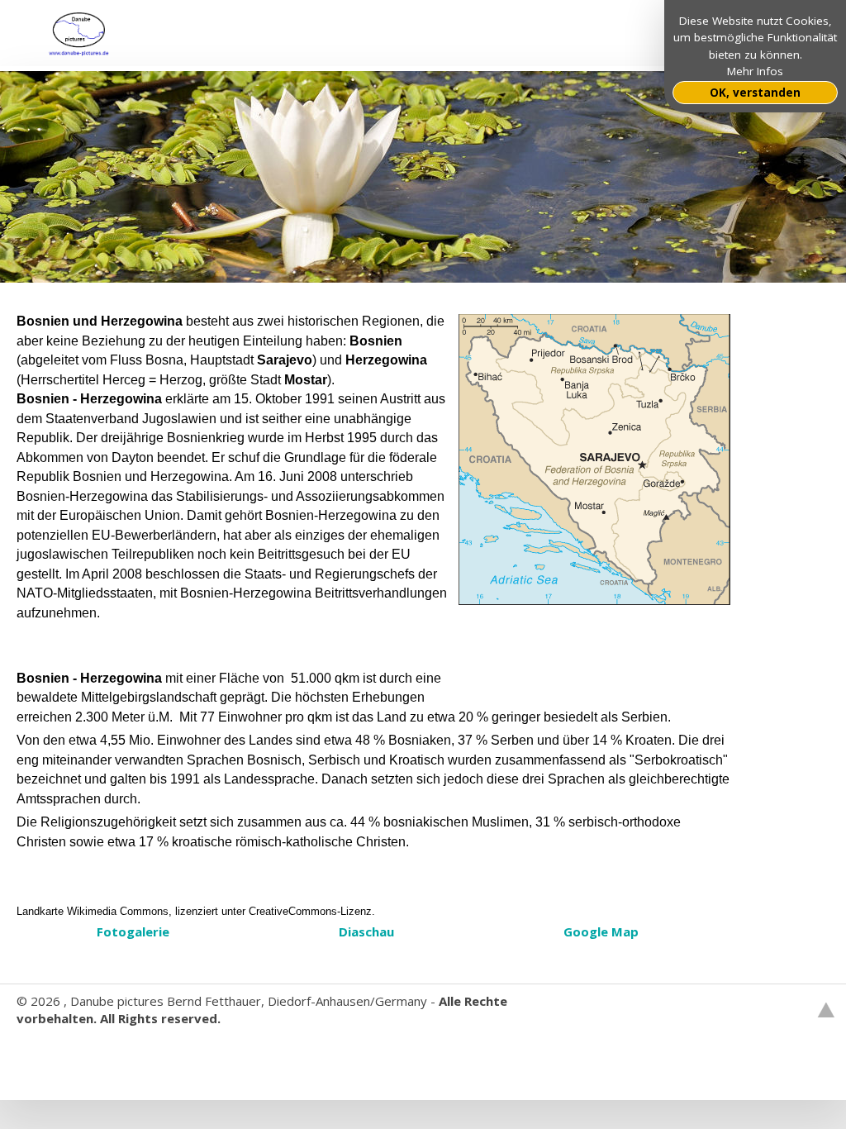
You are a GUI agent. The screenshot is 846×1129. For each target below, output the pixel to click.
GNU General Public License (253, 1053)
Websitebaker (57, 1053)
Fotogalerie (133, 931)
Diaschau (366, 931)
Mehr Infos (755, 71)
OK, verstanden (755, 92)
